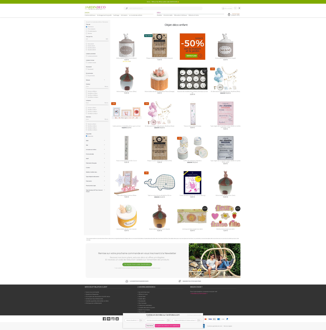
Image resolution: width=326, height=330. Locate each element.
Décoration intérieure (180, 15)
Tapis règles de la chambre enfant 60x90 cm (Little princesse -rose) (225, 126)
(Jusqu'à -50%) (235, 14)
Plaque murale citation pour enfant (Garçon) (159, 58)
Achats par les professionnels (94, 298)
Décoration (105, 22)
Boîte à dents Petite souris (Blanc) (126, 58)
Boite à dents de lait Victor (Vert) (225, 195)
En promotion (91, 75)
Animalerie (124, 15)
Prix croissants (91, 29)
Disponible (90, 136)
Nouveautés (141, 301)
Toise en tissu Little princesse (192, 126)
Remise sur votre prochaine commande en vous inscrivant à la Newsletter (137, 253)
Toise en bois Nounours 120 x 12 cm (126, 160)
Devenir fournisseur (144, 310)
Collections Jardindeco (145, 305)
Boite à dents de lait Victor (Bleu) (126, 91)
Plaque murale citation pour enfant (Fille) (159, 160)
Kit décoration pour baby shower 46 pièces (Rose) (159, 126)
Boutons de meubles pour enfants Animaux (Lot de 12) (192, 92)
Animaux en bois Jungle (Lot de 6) (192, 229)
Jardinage (116, 15)
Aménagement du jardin (104, 15)
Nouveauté (90, 69)
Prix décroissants (92, 31)
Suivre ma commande (92, 292)
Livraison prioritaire (92, 56)
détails (149, 317)
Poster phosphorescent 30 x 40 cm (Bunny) (192, 195)
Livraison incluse (92, 62)
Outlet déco (142, 298)
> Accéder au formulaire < (198, 293)
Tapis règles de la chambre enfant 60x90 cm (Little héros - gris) (225, 161)
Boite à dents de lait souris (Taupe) (225, 58)
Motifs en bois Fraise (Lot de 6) (225, 229)
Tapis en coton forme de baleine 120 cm (159, 195)
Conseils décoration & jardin (146, 307)
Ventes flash (142, 296)
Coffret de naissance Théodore (192, 160)
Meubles (159, 15)
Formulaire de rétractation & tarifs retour (98, 296)
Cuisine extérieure (90, 15)
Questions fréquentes (92, 294)
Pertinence (91, 26)
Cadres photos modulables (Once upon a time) (126, 126)
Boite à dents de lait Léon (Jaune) (126, 229)
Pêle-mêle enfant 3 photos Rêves (126, 195)
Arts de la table (168, 15)
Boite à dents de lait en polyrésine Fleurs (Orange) (159, 91)
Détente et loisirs (194, 15)
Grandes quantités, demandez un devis (97, 301)
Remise (90, 33)
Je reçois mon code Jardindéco (137, 264)
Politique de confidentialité (94, 303)
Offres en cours (143, 294)
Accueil (88, 22)
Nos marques (142, 303)
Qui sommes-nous (143, 292)
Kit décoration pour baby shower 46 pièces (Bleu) (225, 91)
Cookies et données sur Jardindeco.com (163, 315)
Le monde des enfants (135, 15)
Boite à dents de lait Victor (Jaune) (159, 229)
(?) (137, 320)
